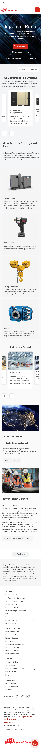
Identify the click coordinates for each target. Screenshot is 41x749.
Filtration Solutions (11, 638)
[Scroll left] (4, 133)
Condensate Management (14, 644)
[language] (3, 3)
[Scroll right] (11, 133)
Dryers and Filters (11, 607)
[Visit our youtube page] (23, 696)
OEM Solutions (10, 623)
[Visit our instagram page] (28, 696)
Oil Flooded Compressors (14, 601)
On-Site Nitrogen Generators (15, 611)
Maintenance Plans (12, 632)
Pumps (7, 614)
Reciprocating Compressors (15, 595)
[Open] (37, 9)
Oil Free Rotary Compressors (15, 598)
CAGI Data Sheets (11, 687)
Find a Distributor (11, 683)
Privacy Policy (9, 722)
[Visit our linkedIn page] (17, 696)
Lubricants (9, 641)
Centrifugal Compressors (14, 604)
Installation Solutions (12, 650)
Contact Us (9, 690)
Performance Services (13, 635)
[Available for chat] (35, 743)
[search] (37, 3)
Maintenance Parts (12, 654)
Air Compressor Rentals (13, 647)
